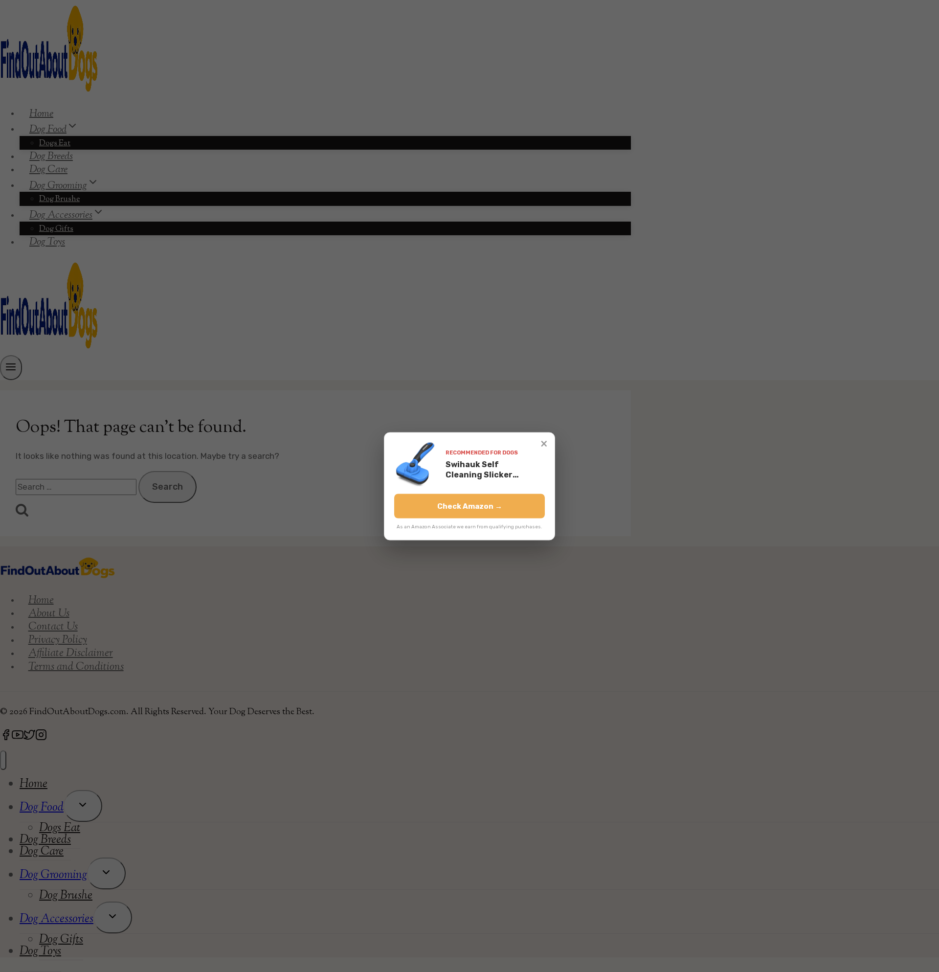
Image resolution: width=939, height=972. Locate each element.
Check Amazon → (469, 505)
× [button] (544, 443)
